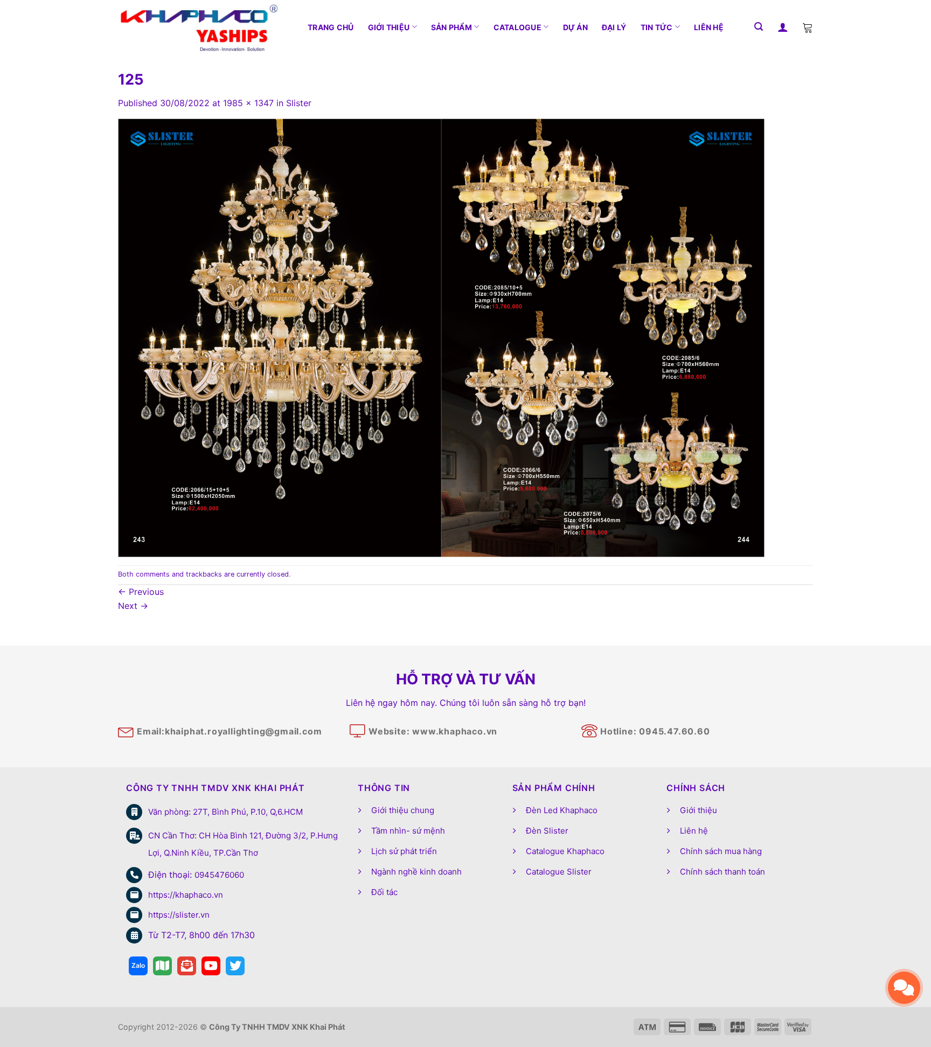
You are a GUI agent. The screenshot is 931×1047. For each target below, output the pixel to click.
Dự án (575, 27)
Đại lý (614, 27)
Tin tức (657, 27)
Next (133, 605)
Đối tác (384, 892)
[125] (441, 336)
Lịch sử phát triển (404, 851)
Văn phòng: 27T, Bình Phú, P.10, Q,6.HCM (225, 812)
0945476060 (219, 875)
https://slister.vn (179, 915)
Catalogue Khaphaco (565, 851)
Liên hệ (709, 27)
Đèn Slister (547, 831)
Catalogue (518, 27)
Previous (141, 591)
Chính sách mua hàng (721, 851)
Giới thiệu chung (402, 810)
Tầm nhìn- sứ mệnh (408, 831)
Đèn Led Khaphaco (561, 810)
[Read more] (138, 965)
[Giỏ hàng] (807, 27)
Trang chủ (331, 27)
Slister (298, 103)
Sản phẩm (451, 27)
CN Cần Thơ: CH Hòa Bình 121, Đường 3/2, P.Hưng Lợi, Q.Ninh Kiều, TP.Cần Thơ (243, 844)
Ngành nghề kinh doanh (416, 871)
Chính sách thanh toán (722, 871)
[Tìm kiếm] (758, 26)
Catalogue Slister (559, 871)
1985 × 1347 (248, 103)
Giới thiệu (389, 27)
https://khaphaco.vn (185, 895)
